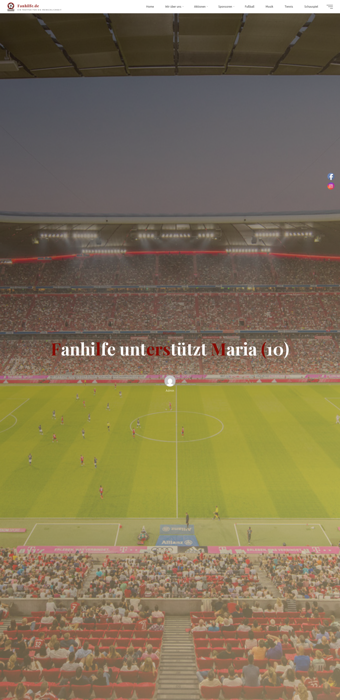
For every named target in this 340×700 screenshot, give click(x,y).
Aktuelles (169, 332)
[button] (5, 5)
